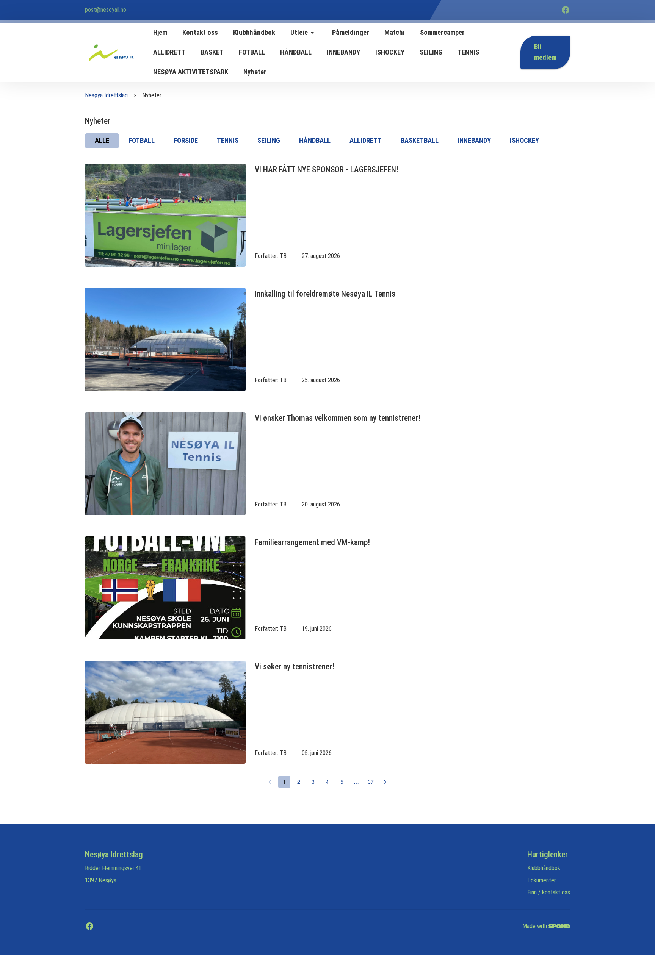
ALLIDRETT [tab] (365, 140)
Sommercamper (442, 32)
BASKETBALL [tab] (420, 140)
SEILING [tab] (268, 140)
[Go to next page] (385, 782)
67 (371, 781)
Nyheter (254, 72)
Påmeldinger (350, 32)
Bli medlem (545, 52)
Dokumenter (541, 880)
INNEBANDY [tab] (474, 140)
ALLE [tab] (102, 140)
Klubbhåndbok (543, 868)
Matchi (394, 32)
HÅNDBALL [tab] (315, 140)
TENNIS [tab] (227, 140)
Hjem (160, 32)
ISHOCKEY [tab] (524, 140)
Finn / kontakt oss (548, 892)
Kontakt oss (200, 32)
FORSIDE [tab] (186, 140)
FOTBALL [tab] (141, 140)
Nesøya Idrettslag (106, 95)
